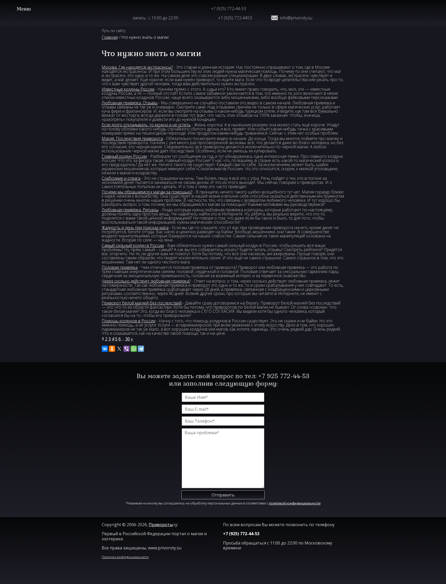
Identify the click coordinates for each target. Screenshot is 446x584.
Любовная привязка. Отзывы (129, 103)
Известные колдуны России (128, 89)
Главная (110, 37)
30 (127, 339)
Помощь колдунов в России (128, 321)
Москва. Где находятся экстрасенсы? (137, 67)
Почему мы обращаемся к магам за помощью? (147, 192)
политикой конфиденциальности (295, 503)
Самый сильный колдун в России (133, 245)
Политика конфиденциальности (125, 557)
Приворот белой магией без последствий (142, 303)
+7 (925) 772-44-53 (228, 8)
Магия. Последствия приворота (132, 138)
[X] (119, 349)
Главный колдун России (124, 156)
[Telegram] (141, 349)
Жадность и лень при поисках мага (135, 227)
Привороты (161, 524)
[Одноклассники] (112, 349)
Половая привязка (120, 267)
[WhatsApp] (134, 349)
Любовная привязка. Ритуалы (130, 210)
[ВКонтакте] (105, 349)
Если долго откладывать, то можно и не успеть (146, 125)
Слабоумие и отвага (121, 178)
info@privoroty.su (296, 18)
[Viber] (126, 349)
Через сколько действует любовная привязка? (146, 281)
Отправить (223, 495)
